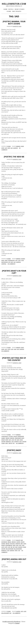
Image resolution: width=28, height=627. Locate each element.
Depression (21, 436)
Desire (3, 543)
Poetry (3, 441)
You (13, 443)
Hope (22, 146)
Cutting (10, 436)
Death (15, 436)
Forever (17, 543)
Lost (19, 260)
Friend (7, 438)
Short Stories (19, 9)
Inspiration (11, 260)
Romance (8, 441)
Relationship (9, 548)
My (9, 262)
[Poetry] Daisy (14, 450)
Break (9, 542)
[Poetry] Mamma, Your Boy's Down (14, 22)
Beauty (18, 540)
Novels (11, 9)
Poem (21, 439)
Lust (9, 547)
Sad (12, 148)
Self (20, 441)
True (6, 443)
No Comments (11, 263)
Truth (10, 443)
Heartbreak (8, 545)
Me (11, 547)
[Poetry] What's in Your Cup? (14, 272)
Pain (9, 148)
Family (3, 438)
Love (22, 260)
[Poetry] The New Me (14, 156)
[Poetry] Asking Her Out (14, 559)
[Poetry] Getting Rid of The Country (14, 359)
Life (6, 148)
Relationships (18, 548)
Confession (4, 436)
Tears (3, 443)
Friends (12, 438)
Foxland (17, 623)
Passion (20, 547)
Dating (23, 258)
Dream (7, 543)
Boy (22, 540)
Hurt (2, 148)
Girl (21, 543)
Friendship (18, 438)
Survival (3, 263)
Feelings (12, 543)
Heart (3, 439)
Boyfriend (4, 542)
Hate (22, 438)
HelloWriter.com (14, 3)
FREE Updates (16, 11)
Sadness (15, 148)
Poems (9, 11)
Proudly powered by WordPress (11, 621)
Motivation (4, 262)
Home (5, 9)
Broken (18, 146)
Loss (23, 545)
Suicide (24, 441)
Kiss (17, 545)
